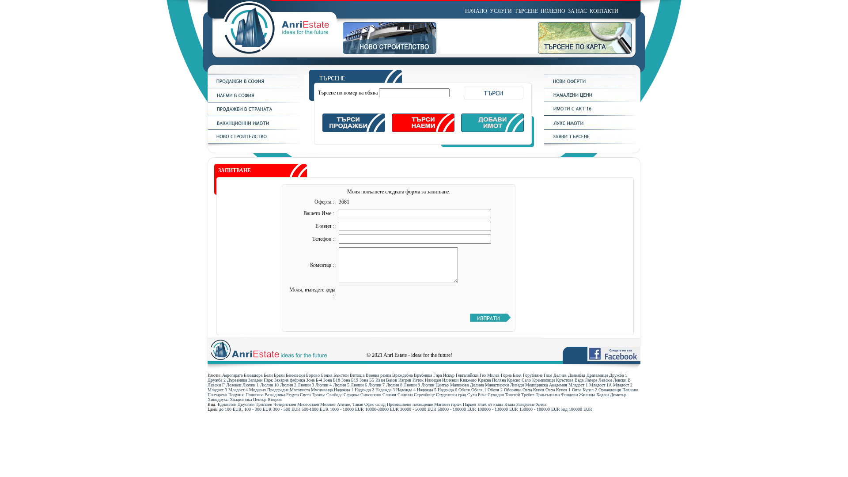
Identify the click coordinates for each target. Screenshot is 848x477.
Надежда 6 (447, 389)
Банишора (253, 375)
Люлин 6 (359, 384)
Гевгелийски (467, 375)
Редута (292, 394)
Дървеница (237, 380)
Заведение (525, 404)
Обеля (464, 389)
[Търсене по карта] (589, 52)
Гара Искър (443, 375)
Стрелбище (424, 394)
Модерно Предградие (268, 389)
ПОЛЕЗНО (553, 11)
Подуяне (236, 394)
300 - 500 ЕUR (286, 409)
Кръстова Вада (569, 380)
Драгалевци (597, 375)
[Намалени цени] (592, 100)
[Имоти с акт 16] (592, 114)
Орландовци (609, 389)
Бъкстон (340, 375)
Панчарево (217, 394)
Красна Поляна (492, 380)
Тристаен (264, 404)
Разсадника (275, 394)
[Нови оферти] (592, 86)
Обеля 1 (478, 389)
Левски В (622, 380)
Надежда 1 (343, 389)
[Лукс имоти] (592, 128)
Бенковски (295, 375)
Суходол (496, 394)
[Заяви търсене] (592, 142)
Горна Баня (511, 375)
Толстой (512, 394)
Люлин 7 (376, 384)
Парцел (469, 404)
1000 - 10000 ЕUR (347, 409)
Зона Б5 (367, 380)
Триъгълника (548, 394)
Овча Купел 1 (558, 389)
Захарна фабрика (289, 380)
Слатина (405, 394)
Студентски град (451, 394)
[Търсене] (423, 81)
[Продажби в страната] (256, 114)
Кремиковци (543, 380)
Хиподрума (218, 399)
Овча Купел (533, 389)
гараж (456, 404)
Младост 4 (238, 389)
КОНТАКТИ (604, 11)
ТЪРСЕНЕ (526, 11)
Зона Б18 (331, 380)
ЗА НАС (577, 11)
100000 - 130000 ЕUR (497, 409)
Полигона (254, 394)
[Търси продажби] (353, 130)
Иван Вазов (386, 380)
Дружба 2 (217, 380)
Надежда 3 (385, 389)
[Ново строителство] (391, 52)
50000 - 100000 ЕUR (457, 409)
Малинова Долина (467, 384)
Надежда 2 (364, 389)
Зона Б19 (349, 380)
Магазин (442, 404)
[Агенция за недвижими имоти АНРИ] (275, 52)
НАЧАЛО (476, 11)
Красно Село (519, 380)
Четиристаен (284, 404)
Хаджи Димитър (611, 394)
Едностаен (227, 404)
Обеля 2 (495, 389)
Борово (313, 375)
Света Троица (312, 394)
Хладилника (241, 399)
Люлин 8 (394, 384)
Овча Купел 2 (584, 389)
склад (380, 404)
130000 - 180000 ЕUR (539, 409)
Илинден (433, 380)
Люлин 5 (341, 384)
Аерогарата (232, 375)
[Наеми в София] (256, 101)
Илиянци (450, 380)
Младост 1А (600, 384)
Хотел (541, 404)
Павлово (630, 389)
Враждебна (402, 375)
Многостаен (308, 404)
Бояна (326, 375)
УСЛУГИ (501, 11)
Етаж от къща (490, 404)
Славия (389, 394)
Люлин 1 (250, 384)
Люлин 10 (269, 384)
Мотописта (300, 389)
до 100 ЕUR (230, 409)
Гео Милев (490, 375)
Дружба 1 (618, 375)
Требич (527, 394)
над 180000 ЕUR (576, 409)
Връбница (423, 375)
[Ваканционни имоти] (256, 128)
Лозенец (233, 384)
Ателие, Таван (350, 404)
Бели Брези (274, 375)
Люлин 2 (288, 384)
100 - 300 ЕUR (258, 409)
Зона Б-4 (314, 380)
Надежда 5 (426, 389)
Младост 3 (217, 389)
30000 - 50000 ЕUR (418, 409)
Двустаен (246, 404)
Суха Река (476, 394)
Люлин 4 (323, 384)
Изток (418, 380)
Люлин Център (435, 384)
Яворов (275, 399)
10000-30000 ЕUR (382, 409)
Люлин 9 (412, 384)
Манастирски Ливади (504, 384)
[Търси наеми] (423, 130)
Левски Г (216, 384)
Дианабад (576, 375)
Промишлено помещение (410, 404)
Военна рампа (378, 375)
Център (259, 399)
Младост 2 (622, 384)
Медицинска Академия (546, 384)
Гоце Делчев (555, 375)
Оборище (512, 389)
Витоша (357, 375)
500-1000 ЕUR (315, 409)
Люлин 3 (306, 384)
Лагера (591, 380)
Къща (509, 404)
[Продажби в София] (256, 86)
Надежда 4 (406, 389)
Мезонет (328, 404)
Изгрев (404, 380)
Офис (369, 404)
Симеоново (370, 394)
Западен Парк (260, 380)
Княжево (468, 380)
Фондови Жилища (578, 394)
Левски (605, 380)
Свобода (334, 394)
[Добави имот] (492, 130)
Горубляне (532, 375)
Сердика (351, 394)
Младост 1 (578, 384)
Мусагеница (322, 389)
